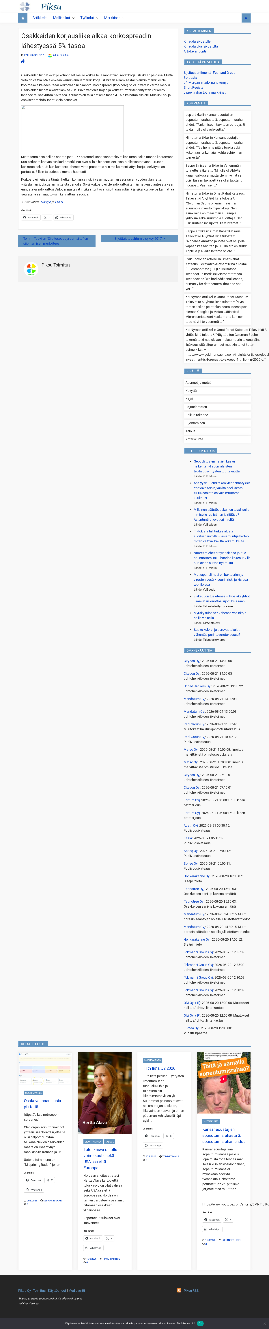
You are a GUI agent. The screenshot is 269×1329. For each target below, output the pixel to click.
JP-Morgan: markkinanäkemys (206, 82)
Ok (200, 1323)
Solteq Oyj (191, 850)
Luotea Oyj (191, 1028)
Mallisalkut (61, 18)
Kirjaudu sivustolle (197, 41)
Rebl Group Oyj (194, 724)
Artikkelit (39, 18)
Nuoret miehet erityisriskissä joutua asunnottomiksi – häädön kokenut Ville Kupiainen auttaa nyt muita (222, 558)
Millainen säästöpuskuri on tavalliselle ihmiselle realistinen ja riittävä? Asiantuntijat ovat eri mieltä (221, 514)
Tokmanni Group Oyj (198, 952)
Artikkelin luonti (195, 51)
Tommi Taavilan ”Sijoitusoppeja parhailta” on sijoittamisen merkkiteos (55, 241)
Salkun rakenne (197, 415)
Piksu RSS (191, 1290)
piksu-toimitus (60, 55)
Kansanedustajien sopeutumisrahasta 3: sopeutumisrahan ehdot (215, 119)
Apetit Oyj (191, 825)
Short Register (194, 87)
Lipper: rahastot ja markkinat (205, 92)
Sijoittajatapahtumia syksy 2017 (138, 238)
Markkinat (112, 18)
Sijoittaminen (195, 423)
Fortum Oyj (192, 800)
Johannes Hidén (231, 1240)
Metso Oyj (191, 749)
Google (46, 202)
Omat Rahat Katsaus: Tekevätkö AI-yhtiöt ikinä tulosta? (215, 196)
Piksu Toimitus (111, 1259)
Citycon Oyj (192, 661)
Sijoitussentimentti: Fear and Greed (209, 72)
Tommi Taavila (171, 1156)
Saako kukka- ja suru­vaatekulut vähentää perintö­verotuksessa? (217, 632)
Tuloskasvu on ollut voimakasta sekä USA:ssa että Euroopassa (101, 1159)
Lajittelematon (196, 407)
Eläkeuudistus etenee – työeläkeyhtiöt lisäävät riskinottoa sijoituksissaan (222, 599)
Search (246, 18)
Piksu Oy (24, 1290)
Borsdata (190, 77)
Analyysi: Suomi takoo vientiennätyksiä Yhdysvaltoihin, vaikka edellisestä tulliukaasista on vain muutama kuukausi (222, 491)
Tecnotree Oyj (194, 888)
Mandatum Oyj (194, 699)
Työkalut (87, 18)
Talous (190, 431)
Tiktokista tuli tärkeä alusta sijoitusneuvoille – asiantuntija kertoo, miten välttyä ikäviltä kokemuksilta (221, 536)
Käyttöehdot (57, 1290)
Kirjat (189, 398)
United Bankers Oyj (197, 686)
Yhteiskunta (194, 439)
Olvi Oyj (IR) (192, 1002)
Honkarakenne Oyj (197, 876)
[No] (264, 1323)
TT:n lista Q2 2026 (159, 1068)
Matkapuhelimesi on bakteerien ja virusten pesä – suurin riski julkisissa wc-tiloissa (221, 579)
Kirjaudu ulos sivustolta (201, 46)
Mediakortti (76, 1290)
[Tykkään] (23, 61)
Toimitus (39, 1290)
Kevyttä (191, 390)
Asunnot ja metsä (199, 382)
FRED (59, 202)
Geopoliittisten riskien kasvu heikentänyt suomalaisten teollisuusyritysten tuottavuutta (217, 466)
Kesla (188, 838)
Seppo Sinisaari (52, 1200)
